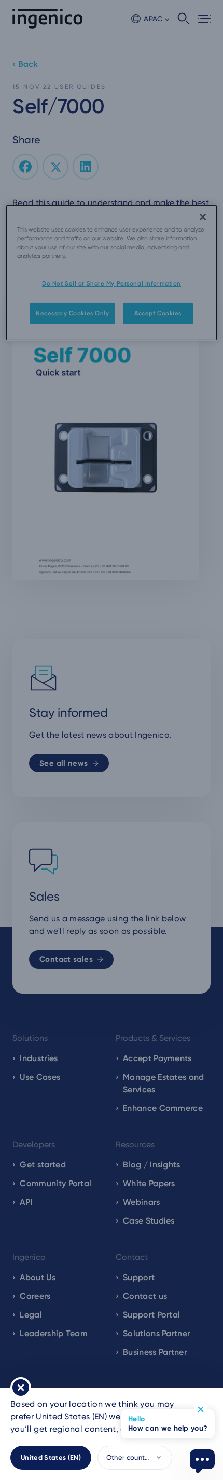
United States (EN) (51, 1457)
